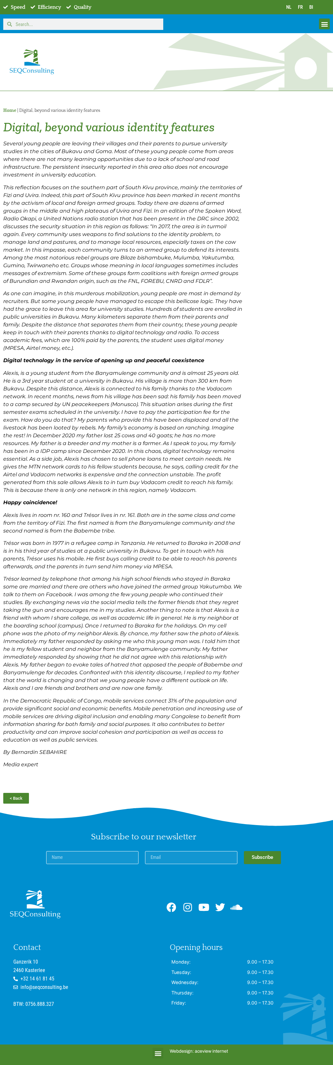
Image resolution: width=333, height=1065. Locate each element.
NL (288, 7)
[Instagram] (188, 907)
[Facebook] (171, 907)
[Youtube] (204, 907)
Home (9, 110)
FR (300, 7)
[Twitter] (220, 907)
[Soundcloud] (236, 907)
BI (311, 7)
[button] (324, 24)
